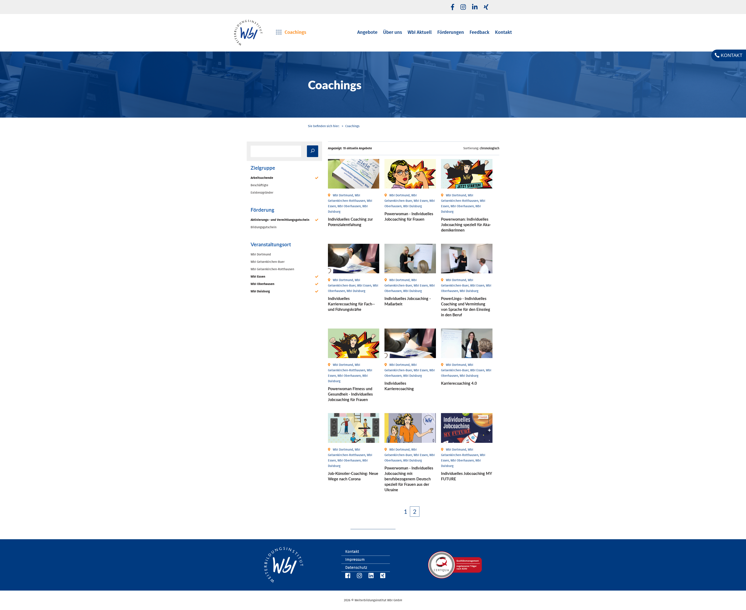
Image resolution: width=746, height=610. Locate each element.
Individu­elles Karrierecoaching (399, 385)
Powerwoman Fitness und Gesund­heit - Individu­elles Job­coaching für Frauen (350, 394)
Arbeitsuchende (262, 177)
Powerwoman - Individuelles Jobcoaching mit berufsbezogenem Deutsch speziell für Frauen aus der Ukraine (408, 478)
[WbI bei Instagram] (359, 576)
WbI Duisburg (260, 291)
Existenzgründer (262, 192)
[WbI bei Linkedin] (475, 7)
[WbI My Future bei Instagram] (463, 7)
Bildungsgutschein (263, 227)
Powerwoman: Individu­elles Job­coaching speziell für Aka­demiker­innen (466, 224)
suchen (312, 151)
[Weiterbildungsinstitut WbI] (323, 126)
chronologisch (489, 148)
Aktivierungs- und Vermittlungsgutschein (280, 219)
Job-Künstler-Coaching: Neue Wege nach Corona (353, 476)
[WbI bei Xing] (486, 7)
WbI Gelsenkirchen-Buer (268, 261)
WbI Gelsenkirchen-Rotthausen (272, 269)
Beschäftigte (259, 185)
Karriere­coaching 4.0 (459, 383)
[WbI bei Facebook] (347, 576)
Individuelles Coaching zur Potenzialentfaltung (350, 221)
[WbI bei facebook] (452, 7)
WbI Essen (258, 276)
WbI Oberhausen (262, 284)
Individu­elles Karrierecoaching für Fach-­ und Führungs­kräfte (351, 304)
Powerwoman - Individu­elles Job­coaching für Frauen (408, 216)
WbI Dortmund (261, 254)
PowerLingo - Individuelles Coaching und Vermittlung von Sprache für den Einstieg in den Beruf (465, 306)
